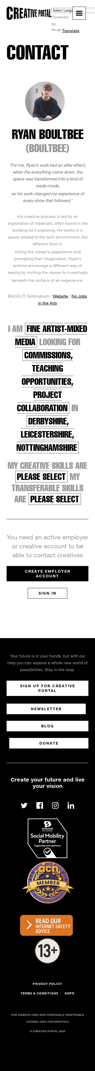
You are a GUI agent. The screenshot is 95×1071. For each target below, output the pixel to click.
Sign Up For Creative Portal (47, 688)
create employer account (47, 573)
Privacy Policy (47, 983)
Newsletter (46, 709)
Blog (47, 726)
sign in (47, 593)
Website (60, 295)
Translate (70, 30)
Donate (49, 743)
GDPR (69, 993)
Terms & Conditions (39, 993)
